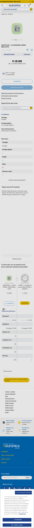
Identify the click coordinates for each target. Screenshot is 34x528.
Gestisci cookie (18, 525)
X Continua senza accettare (23, 492)
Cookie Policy (22, 514)
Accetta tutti (18, 519)
